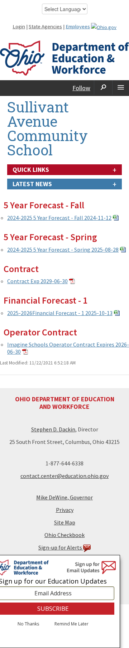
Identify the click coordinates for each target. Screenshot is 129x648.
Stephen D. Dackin (53, 429)
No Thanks (28, 624)
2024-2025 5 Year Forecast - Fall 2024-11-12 (59, 217)
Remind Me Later (71, 624)
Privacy (64, 509)
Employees (78, 26)
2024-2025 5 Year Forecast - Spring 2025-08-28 (63, 249)
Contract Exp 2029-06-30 (37, 281)
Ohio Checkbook (64, 534)
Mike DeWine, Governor (64, 497)
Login (19, 26)
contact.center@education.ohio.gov (64, 475)
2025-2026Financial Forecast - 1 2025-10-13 (60, 312)
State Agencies (45, 26)
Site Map (64, 522)
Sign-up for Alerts (60, 547)
